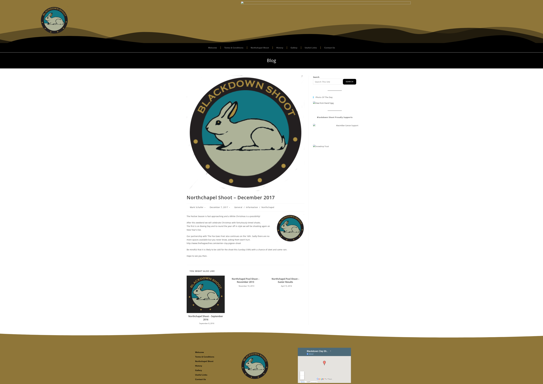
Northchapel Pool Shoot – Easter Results (285, 280)
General (238, 207)
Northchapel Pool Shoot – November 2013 (245, 280)
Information (252, 207)
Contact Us (329, 48)
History (279, 48)
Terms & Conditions (233, 48)
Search (316, 77)
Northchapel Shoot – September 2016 (205, 318)
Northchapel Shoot (260, 48)
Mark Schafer (196, 207)
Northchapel (267, 207)
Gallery (294, 48)
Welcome (212, 48)
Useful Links (311, 48)
